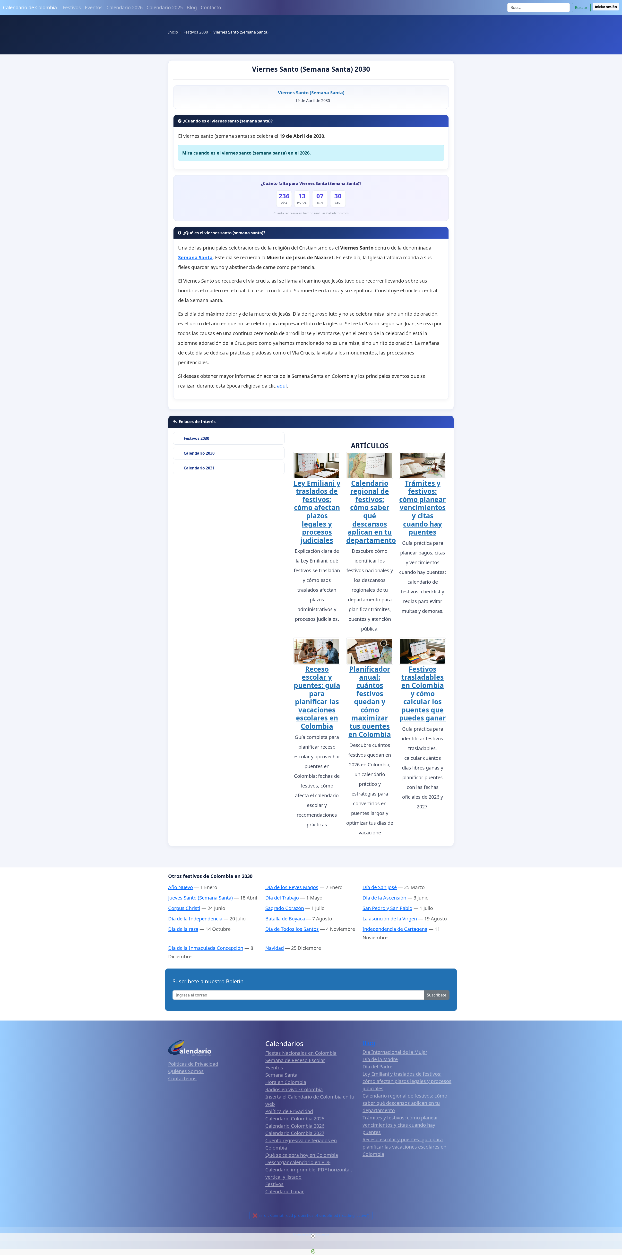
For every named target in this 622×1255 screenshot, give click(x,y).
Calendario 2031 (199, 468)
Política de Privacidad (289, 1111)
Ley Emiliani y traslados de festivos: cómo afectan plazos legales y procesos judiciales (317, 511)
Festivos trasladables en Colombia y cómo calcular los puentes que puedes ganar (422, 693)
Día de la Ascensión (384, 897)
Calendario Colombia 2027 (294, 1133)
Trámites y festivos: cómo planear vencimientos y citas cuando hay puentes (422, 507)
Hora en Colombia (285, 1082)
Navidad (274, 948)
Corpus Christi (184, 908)
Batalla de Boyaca (285, 918)
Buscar (581, 7)
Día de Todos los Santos (292, 929)
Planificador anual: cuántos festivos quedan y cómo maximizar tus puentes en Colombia (369, 701)
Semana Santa (281, 1075)
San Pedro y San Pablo (387, 908)
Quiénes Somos (186, 1071)
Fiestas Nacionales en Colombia (301, 1053)
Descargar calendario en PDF (297, 1162)
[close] (313, 1236)
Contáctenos (182, 1078)
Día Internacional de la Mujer (395, 1052)
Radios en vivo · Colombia (294, 1089)
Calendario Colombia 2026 (294, 1126)
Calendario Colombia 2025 (294, 1118)
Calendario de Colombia (30, 7)
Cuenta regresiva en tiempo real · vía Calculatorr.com (311, 213)
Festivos (72, 7)
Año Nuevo (180, 887)
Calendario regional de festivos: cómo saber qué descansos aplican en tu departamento (371, 511)
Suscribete (436, 995)
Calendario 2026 (124, 7)
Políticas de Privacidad (193, 1064)
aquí (282, 385)
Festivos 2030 (196, 438)
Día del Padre (377, 1066)
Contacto (211, 7)
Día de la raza (183, 929)
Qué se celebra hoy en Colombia (301, 1155)
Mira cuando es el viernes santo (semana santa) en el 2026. (246, 153)
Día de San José (380, 887)
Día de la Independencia (195, 918)
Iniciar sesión (606, 6)
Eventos (94, 7)
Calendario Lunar (284, 1191)
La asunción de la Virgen (390, 918)
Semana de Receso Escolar (295, 1060)
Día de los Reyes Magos (291, 887)
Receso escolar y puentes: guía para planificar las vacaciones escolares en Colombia (317, 697)
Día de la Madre (380, 1059)
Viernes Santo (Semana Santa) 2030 (311, 69)
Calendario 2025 (165, 7)
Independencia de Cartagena (395, 929)
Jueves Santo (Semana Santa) (200, 897)
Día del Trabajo (282, 897)
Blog (192, 7)
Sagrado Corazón (284, 908)
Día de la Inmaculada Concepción (205, 948)
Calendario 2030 (199, 453)
